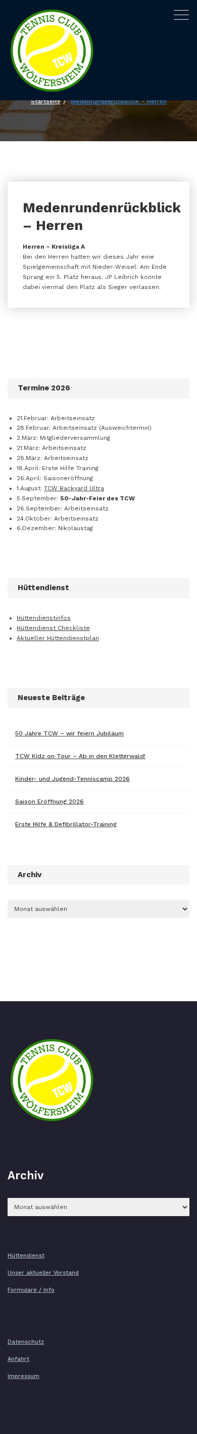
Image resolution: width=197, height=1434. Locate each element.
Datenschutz (26, 1342)
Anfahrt (18, 1359)
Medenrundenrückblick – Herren (119, 101)
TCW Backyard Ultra (74, 488)
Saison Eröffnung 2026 (49, 801)
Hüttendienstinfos (44, 617)
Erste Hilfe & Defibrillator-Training (66, 824)
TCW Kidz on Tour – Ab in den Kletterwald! (80, 756)
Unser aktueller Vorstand (43, 1273)
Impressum (23, 1376)
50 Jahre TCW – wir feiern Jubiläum (69, 733)
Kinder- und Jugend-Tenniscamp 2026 (72, 778)
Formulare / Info (31, 1290)
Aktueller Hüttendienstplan (58, 638)
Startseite (46, 101)
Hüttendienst (26, 1255)
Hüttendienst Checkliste (53, 628)
